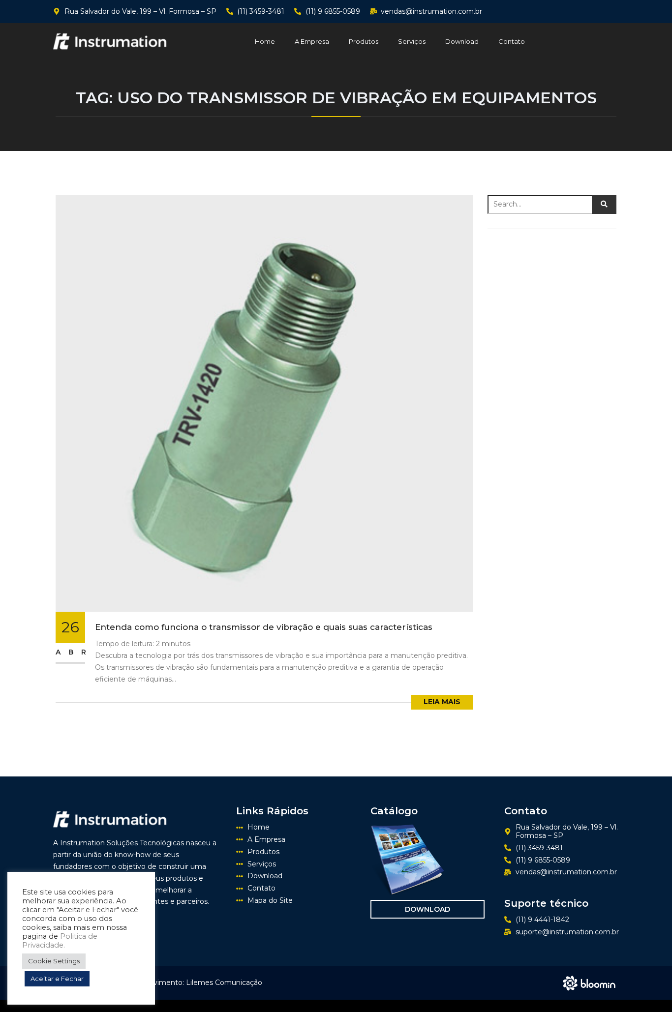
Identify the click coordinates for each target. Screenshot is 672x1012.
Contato (511, 41)
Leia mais (442, 701)
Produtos (363, 41)
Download (462, 41)
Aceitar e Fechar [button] (57, 978)
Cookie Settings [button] (54, 961)
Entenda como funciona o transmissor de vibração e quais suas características (263, 627)
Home (265, 41)
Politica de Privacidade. (59, 941)
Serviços (412, 41)
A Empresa (312, 41)
